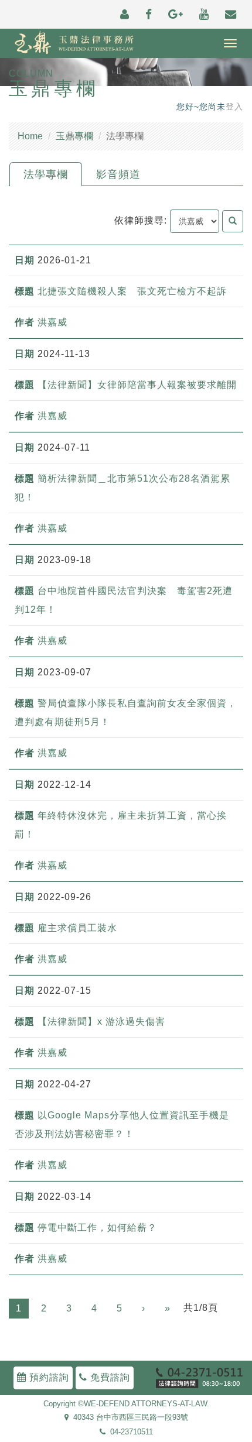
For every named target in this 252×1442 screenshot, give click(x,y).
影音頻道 (118, 174)
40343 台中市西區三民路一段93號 (128, 1418)
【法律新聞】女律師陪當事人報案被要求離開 (137, 385)
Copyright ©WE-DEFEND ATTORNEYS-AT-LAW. (126, 1403)
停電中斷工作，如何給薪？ (97, 1227)
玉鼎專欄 (74, 136)
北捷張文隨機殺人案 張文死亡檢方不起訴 (132, 291)
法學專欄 (45, 174)
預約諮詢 (47, 1377)
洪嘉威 (52, 322)
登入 (234, 106)
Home (30, 136)
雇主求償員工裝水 (77, 928)
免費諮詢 (108, 1377)
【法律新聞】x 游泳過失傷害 (101, 1021)
